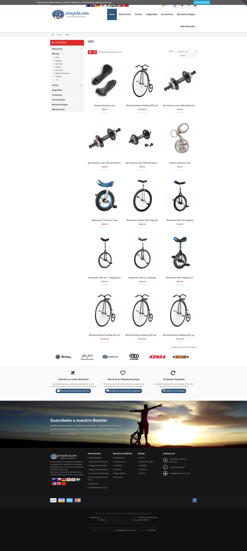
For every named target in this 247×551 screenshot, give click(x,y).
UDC (57, 80)
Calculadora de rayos (98, 487)
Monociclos (57, 49)
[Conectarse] (175, 6)
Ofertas (142, 473)
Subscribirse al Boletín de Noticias (63, 434)
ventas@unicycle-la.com (180, 473)
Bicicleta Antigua (60, 105)
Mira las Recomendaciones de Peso (75, 391)
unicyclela (151, 530)
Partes (55, 85)
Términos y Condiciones (148, 517)
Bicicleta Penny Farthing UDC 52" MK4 (143, 335)
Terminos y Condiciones (99, 473)
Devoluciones (119, 462)
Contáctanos (119, 458)
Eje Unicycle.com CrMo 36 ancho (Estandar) (108, 163)
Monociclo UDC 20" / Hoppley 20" (104, 278)
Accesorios (57, 95)
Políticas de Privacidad (98, 462)
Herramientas (58, 100)
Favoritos (117, 469)
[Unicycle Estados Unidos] (117, 5)
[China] (126, 5)
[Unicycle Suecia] (112, 5)
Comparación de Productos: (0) (110, 52)
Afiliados (142, 465)
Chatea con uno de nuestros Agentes (125, 391)
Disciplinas (93, 484)
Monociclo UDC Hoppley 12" (179, 278)
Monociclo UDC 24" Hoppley (142, 278)
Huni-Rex (59, 64)
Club (57, 57)
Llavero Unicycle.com (179, 163)
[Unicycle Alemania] (98, 5)
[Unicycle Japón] (103, 5)
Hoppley (58, 61)
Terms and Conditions (140, 520)
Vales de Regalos (146, 462)
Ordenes (118, 465)
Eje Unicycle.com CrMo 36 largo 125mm (144, 163)
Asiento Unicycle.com (104, 105)
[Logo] (63, 456)
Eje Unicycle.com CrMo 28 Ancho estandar (183, 105)
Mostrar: (183, 55)
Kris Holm (59, 70)
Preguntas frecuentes (98, 465)
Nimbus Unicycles (62, 73)
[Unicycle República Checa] (93, 5)
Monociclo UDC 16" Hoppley (179, 220)
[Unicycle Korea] (107, 5)
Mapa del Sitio (120, 473)
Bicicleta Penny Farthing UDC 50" (104, 335)
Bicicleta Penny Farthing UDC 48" (142, 105)
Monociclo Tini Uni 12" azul (105, 220)
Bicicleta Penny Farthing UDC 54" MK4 (181, 335)
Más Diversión (58, 109)
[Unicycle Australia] (88, 5)
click (97, 2)
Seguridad (57, 90)
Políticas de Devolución (175, 391)
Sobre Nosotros (95, 458)
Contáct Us (102, 520)
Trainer (58, 76)
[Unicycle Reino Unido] (122, 5)
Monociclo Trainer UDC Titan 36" (142, 220)
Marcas (59, 35)
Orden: (171, 51)
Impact (58, 67)
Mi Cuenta (118, 477)
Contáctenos (94, 517)
